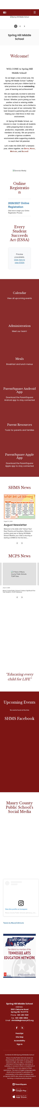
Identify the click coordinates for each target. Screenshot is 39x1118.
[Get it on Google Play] (19, 1088)
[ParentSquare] (19, 1082)
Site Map (19, 1035)
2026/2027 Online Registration (18, 202)
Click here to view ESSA (19, 259)
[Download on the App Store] (19, 1094)
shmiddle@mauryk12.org (22, 1018)
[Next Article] (22, 541)
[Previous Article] (17, 541)
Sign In (19, 1042)
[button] (4, 12)
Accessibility (19, 1038)
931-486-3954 (21, 1016)
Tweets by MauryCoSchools (13, 921)
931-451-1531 (22, 1013)
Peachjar (20, 1031)
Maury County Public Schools (15, 911)
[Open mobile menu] (34, 12)
